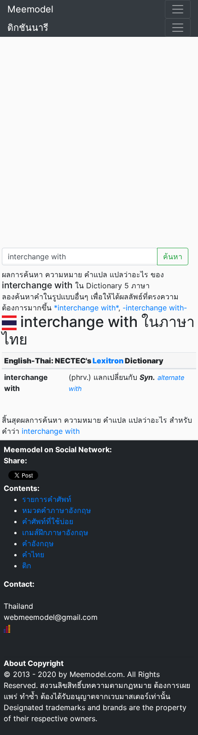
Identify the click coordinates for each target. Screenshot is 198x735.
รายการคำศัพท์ (46, 499)
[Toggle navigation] (178, 9)
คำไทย (33, 554)
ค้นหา (172, 256)
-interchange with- (154, 307)
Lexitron (108, 360)
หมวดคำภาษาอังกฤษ (56, 510)
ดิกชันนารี (27, 27)
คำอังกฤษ (38, 543)
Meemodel (30, 9)
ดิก (26, 565)
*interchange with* (86, 307)
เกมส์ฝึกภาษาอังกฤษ (55, 532)
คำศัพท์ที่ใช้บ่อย (47, 521)
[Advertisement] (99, 140)
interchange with (51, 431)
